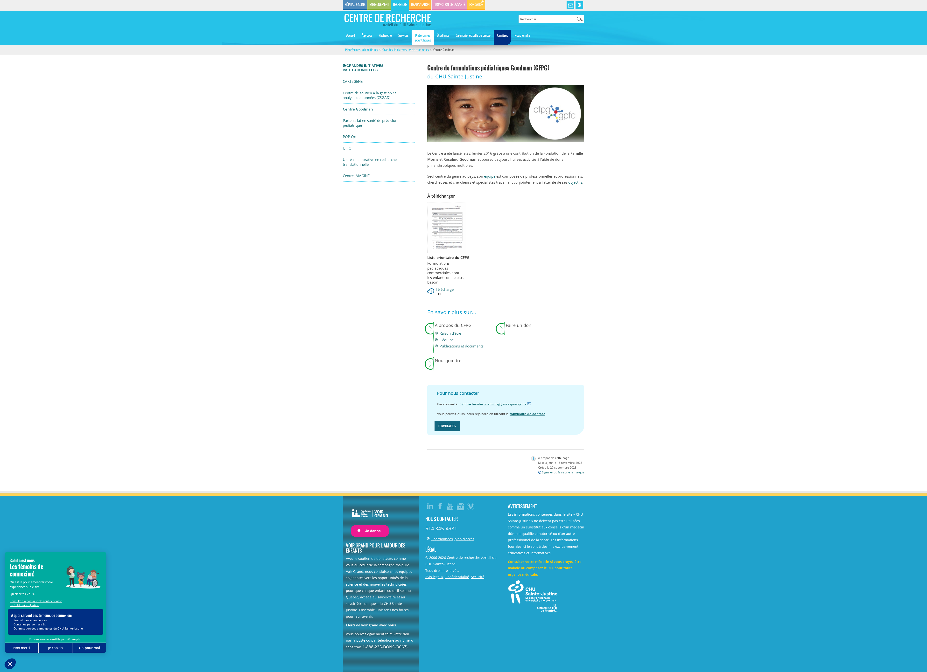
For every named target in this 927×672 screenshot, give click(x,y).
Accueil (350, 35)
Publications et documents (462, 346)
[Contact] (570, 5)
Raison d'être (450, 333)
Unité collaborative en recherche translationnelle (370, 162)
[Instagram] (460, 506)
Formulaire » (447, 425)
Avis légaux (434, 577)
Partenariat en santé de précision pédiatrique (370, 123)
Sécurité (477, 577)
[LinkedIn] (430, 506)
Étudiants (443, 35)
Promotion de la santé (449, 4)
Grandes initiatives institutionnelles (405, 50)
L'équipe (447, 340)
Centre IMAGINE (356, 175)
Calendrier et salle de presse (473, 35)
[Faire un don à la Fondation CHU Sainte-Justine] (367, 518)
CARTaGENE (353, 81)
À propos (367, 35)
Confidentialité (457, 577)
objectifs (575, 182)
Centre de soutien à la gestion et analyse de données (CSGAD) (369, 95)
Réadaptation (420, 4)
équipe (490, 176)
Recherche (400, 4)
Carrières (502, 35)
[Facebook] (440, 506)
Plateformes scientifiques (423, 38)
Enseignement (379, 4)
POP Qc (349, 136)
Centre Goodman (358, 109)
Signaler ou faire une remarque (563, 472)
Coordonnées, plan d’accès (452, 539)
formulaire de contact (527, 414)
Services (403, 35)
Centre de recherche (387, 18)
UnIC (347, 148)
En (579, 5)
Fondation (476, 4)
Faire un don (518, 325)
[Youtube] (450, 506)
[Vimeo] (471, 506)
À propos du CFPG (453, 325)
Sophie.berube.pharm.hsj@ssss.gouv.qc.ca (493, 404)
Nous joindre (522, 35)
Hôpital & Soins (355, 4)
